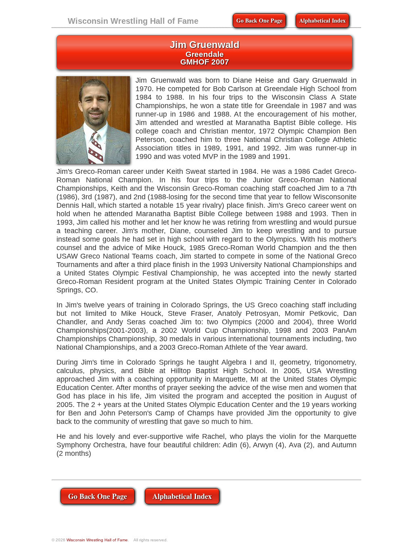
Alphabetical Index (322, 20)
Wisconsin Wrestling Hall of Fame (133, 21)
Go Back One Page (259, 20)
